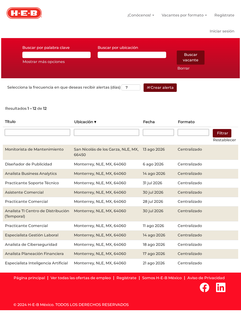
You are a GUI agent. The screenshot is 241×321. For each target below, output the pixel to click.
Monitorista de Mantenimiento (34, 149)
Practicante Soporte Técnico (32, 183)
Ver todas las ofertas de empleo (81, 278)
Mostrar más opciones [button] (44, 61)
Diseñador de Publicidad (28, 164)
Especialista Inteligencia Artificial (36, 263)
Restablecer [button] (224, 140)
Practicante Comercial (26, 201)
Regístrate (224, 15)
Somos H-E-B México (162, 278)
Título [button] (10, 121)
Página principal (29, 278)
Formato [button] (186, 122)
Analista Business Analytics (31, 173)
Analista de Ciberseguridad (31, 244)
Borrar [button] (183, 68)
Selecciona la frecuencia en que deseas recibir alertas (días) (63, 87)
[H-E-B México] (24, 13)
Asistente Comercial (24, 192)
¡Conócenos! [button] (140, 15)
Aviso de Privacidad (206, 278)
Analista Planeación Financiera (34, 253)
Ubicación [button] (84, 122)
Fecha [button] (149, 122)
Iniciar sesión (222, 31)
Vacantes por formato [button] (183, 15)
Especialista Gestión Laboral (31, 235)
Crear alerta (162, 87)
